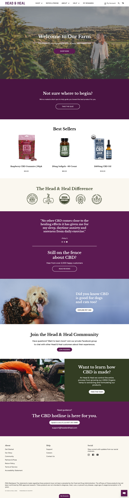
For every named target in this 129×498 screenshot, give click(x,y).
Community (9, 456)
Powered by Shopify (26, 490)
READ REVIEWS (64, 269)
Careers (49, 453)
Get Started (9, 449)
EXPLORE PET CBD (84, 310)
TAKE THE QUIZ (67, 106)
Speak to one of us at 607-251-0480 (64, 423)
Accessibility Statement (13, 470)
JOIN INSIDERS (64, 350)
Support (49, 449)
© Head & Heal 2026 (11, 490)
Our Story (8, 453)
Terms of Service (11, 467)
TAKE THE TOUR (97, 392)
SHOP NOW (64, 51)
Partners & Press (11, 460)
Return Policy (10, 463)
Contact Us (50, 456)
